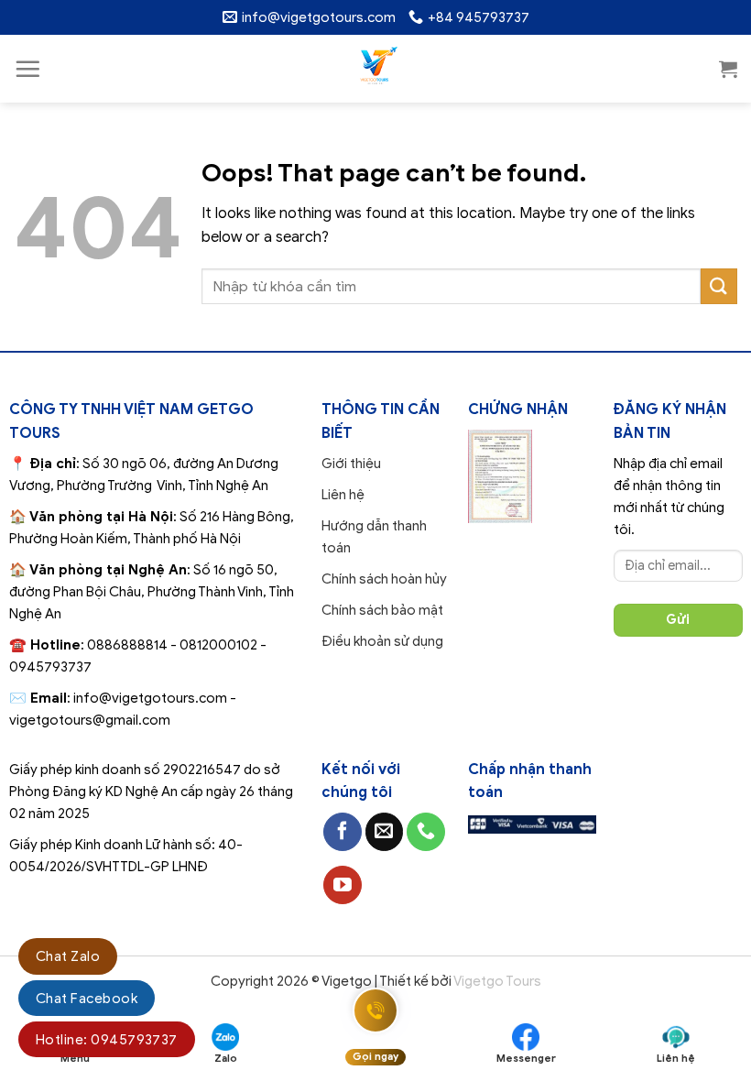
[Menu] (27, 68)
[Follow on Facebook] (342, 832)
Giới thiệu (351, 463)
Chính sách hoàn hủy (384, 579)
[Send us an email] (384, 832)
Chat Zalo (68, 956)
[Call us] (426, 832)
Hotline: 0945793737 (107, 1040)
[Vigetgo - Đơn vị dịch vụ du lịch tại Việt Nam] (376, 69)
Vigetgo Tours (497, 981)
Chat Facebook (86, 998)
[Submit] (719, 286)
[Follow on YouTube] (342, 885)
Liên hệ (343, 494)
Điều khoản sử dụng (382, 641)
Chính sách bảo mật (382, 610)
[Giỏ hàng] (728, 69)
